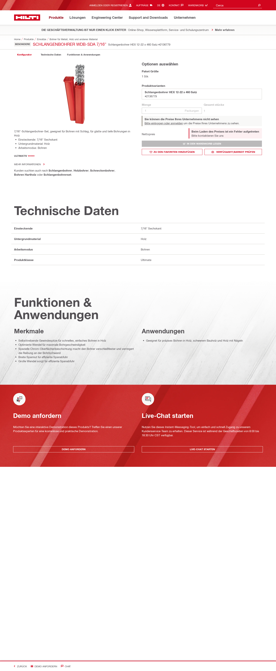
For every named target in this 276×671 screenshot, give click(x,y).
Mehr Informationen (27, 164)
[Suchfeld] (259, 5)
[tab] (24, 54)
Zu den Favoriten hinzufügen (174, 151)
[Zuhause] (27, 17)
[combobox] (237, 5)
